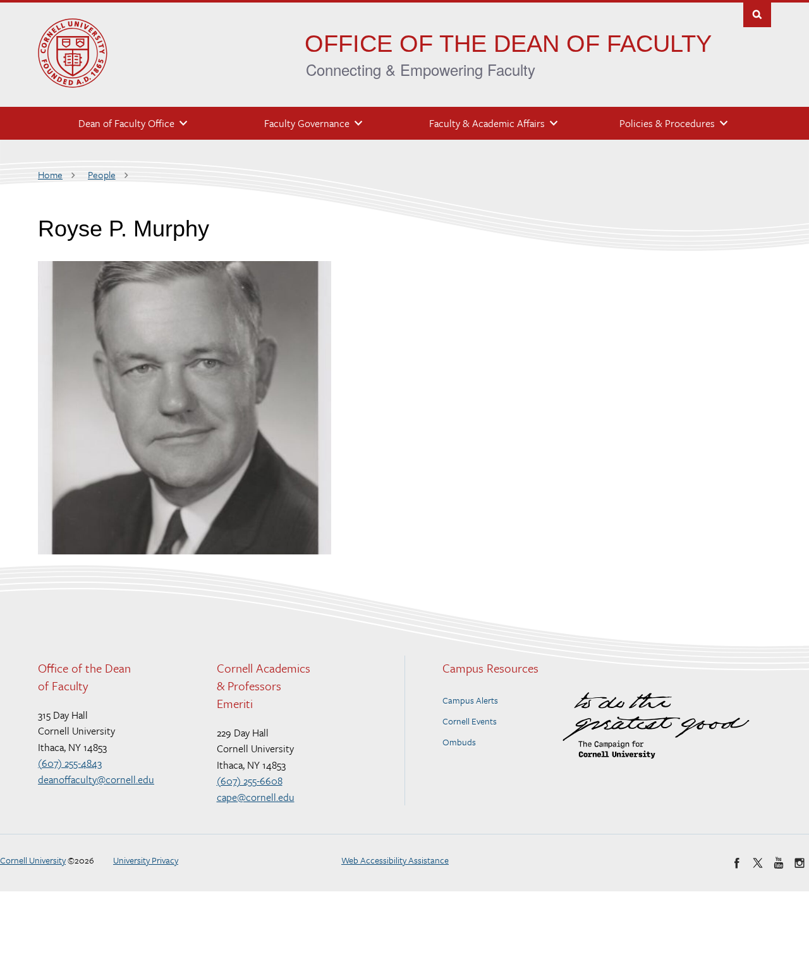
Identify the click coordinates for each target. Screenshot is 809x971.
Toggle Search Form (757, 13)
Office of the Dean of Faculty (508, 43)
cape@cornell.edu (256, 797)
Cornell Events (469, 721)
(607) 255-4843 (70, 763)
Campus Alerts (470, 700)
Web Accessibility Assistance (395, 860)
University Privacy (145, 860)
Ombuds (459, 741)
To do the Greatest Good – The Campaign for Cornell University (656, 725)
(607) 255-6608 (250, 780)
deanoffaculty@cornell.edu (96, 779)
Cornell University (33, 860)
